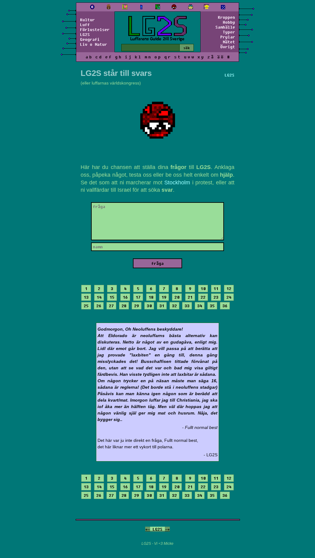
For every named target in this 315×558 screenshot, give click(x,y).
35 (212, 305)
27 (111, 305)
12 (228, 288)
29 (136, 305)
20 (176, 297)
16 (125, 297)
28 (124, 305)
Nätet (229, 41)
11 (215, 288)
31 (161, 305)
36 (224, 305)
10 (203, 288)
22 (203, 297)
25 (86, 305)
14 (99, 297)
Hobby (229, 22)
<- (147, 529)
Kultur (87, 19)
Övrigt (227, 46)
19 (163, 297)
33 (187, 305)
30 (149, 305)
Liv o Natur (93, 44)
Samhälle (225, 27)
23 (215, 297)
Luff (85, 24)
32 (174, 305)
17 (138, 297)
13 (86, 297)
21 (190, 297)
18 (151, 297)
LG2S (85, 34)
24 (228, 297)
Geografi (90, 39)
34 (199, 305)
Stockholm (177, 182)
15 (112, 297)
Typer (229, 31)
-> (167, 529)
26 (98, 305)
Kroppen (226, 17)
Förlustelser (95, 29)
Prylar (227, 36)
